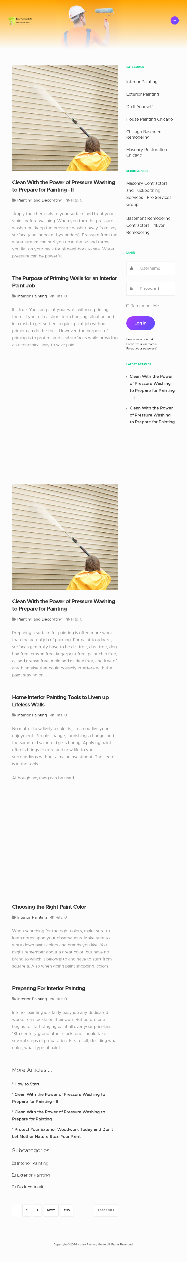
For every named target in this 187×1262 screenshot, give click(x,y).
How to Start (27, 1084)
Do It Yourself (29, 1187)
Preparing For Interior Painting (48, 988)
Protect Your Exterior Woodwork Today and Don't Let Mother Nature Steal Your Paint (62, 1133)
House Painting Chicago (149, 119)
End (67, 1210)
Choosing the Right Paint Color (49, 906)
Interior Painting (32, 1163)
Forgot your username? (141, 344)
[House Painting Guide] (20, 20)
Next (51, 1210)
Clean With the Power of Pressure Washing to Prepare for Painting (63, 605)
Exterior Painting (33, 1175)
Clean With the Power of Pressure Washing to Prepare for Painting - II (63, 186)
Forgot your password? (142, 348)
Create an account (138, 339)
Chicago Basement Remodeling (144, 134)
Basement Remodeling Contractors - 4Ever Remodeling (148, 225)
